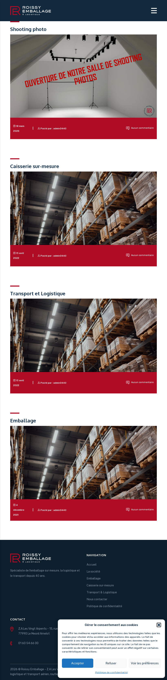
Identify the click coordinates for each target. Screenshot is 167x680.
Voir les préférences (145, 663)
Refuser (111, 663)
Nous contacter (97, 599)
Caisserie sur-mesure (100, 585)
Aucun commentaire (142, 128)
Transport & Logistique (102, 592)
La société (93, 571)
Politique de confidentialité (111, 672)
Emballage (94, 578)
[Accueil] (30, 10)
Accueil (92, 564)
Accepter (77, 663)
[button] (159, 625)
